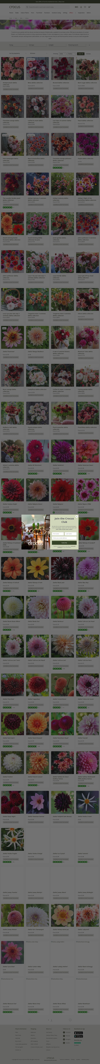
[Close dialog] (76, 516)
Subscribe (64, 543)
